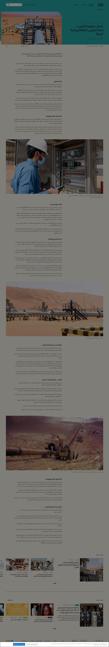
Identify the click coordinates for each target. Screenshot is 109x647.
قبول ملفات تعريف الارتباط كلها (19, 644)
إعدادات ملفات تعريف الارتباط (32, 644)
